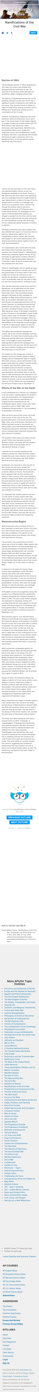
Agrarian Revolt (11, 1122)
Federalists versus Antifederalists (18, 1032)
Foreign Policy (10, 1173)
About (5, 1335)
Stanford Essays (9, 1317)
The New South (10, 1094)
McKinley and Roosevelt (14, 1130)
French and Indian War (13, 1010)
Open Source (8, 1352)
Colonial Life (9, 1005)
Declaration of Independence (16, 1018)
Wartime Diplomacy (12, 1157)
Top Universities (9, 1310)
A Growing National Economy (16, 1048)
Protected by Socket (20, 1376)
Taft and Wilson (11, 1132)
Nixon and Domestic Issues (15, 1195)
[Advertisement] (19, 57)
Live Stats (7, 1349)
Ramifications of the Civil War (16, 1086)
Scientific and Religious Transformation (21, 1007)
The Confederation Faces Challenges (20, 1026)
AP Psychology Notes (12, 1281)
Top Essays (7, 1306)
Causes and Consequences (16, 1143)
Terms (32, 1373)
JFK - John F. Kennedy (13, 1187)
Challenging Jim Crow (13, 1176)
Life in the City (10, 1119)
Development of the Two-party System (21, 1035)
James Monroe (10, 1046)
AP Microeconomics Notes (14, 1278)
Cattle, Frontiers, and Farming (17, 1102)
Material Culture (11, 1184)
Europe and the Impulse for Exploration (20, 991)
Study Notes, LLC (26, 1370)
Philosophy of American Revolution (19, 1016)
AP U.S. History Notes (12, 1288)
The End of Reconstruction (15, 1092)
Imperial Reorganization (14, 1013)
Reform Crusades (11, 1070)
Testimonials (8, 1356)
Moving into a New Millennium (17, 1200)
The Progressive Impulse (14, 1124)
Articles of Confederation (15, 1024)
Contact (6, 1345)
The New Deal (10, 1146)
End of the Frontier (12, 1105)
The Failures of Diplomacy (15, 1149)
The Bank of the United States (17, 1062)
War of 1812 (9, 1043)
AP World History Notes (13, 1292)
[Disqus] (19, 898)
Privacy (25, 1373)
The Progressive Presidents (16, 1127)
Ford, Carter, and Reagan (15, 1198)
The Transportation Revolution (17, 1051)
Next (33, 33)
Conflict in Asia (10, 1165)
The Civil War (10, 1081)
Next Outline (19, 822)
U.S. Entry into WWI (12, 1135)
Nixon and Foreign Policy (14, 1192)
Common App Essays (12, 1313)
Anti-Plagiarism (9, 1342)
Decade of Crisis (11, 1075)
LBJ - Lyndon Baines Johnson (16, 1189)
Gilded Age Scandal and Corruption (19, 1108)
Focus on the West (12, 1097)
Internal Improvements (14, 1170)
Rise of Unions (10, 1113)
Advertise (7, 1338)
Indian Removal (10, 1064)
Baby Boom (9, 1181)
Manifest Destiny (11, 1073)
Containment (9, 1162)
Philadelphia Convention (14, 1029)
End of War (9, 1160)
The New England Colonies (15, 999)
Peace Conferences (12, 1138)
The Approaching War (13, 1078)
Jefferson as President (13, 1040)
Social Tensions (11, 1141)
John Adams (9, 1037)
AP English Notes (10, 1270)
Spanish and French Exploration (17, 994)
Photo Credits (7, 1376)
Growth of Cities (11, 1116)
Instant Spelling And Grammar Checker (19, 1256)
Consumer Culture (12, 1111)
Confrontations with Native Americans (20, 1100)
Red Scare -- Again (12, 1168)
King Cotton (9, 1054)
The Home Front (11, 1154)
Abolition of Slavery (12, 1084)
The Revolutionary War (14, 1021)
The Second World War (14, 1151)
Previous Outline (19, 817)
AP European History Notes (14, 1274)
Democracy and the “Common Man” (19, 1056)
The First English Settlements (16, 997)
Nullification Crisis (12, 1059)
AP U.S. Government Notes (14, 1285)
